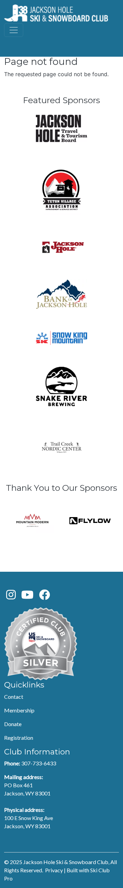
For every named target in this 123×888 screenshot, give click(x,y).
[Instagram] (11, 596)
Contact (13, 696)
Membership (19, 710)
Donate (13, 724)
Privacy (54, 870)
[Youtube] (27, 596)
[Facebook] (44, 596)
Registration (18, 737)
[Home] (56, 13)
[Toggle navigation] (13, 30)
